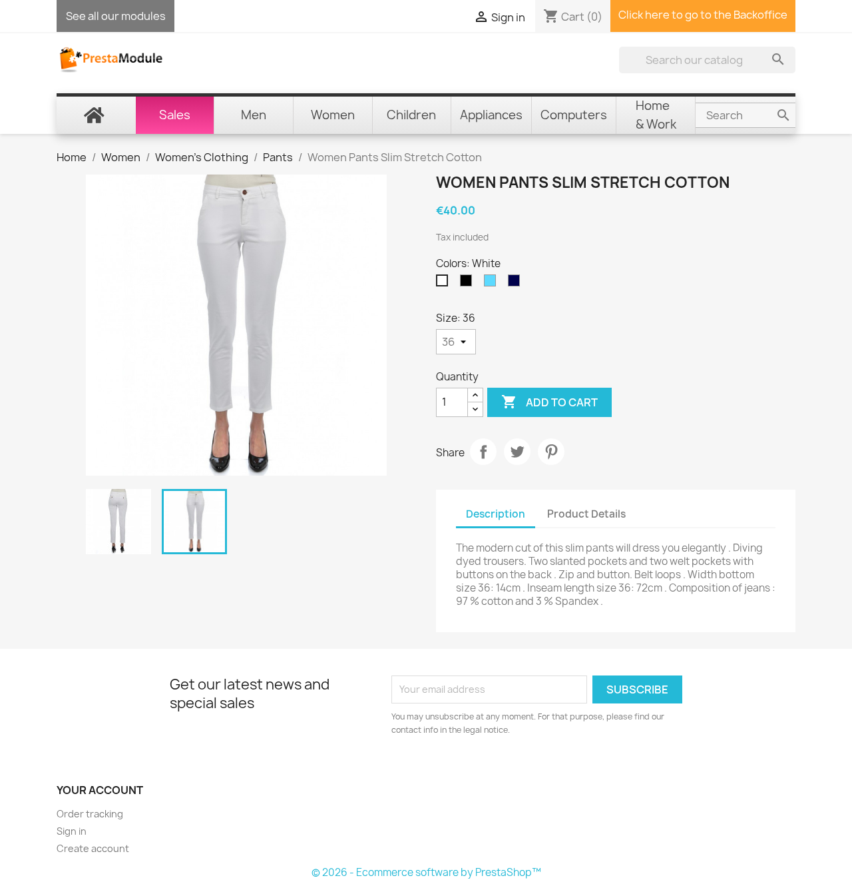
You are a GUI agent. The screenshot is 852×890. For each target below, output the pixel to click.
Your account (100, 790)
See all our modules (116, 16)
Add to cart (549, 402)
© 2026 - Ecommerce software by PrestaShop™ (426, 872)
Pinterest (551, 451)
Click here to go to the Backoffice (702, 14)
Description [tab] (495, 514)
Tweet (517, 451)
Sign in (72, 831)
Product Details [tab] (586, 514)
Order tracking (90, 813)
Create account (93, 848)
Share (483, 451)
